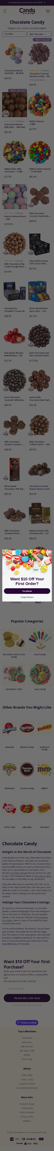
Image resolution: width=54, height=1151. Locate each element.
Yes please (27, 591)
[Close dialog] (49, 552)
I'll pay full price (27, 597)
